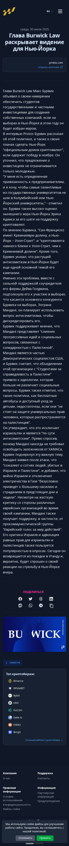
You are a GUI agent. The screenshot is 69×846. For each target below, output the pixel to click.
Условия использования (12, 798)
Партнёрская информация (46, 794)
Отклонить (25, 838)
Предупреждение (49, 801)
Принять (45, 838)
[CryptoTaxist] (10, 11)
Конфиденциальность (17, 804)
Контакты (44, 778)
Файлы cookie (11, 809)
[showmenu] (60, 11)
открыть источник (48, 67)
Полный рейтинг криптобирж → (44, 740)
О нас (6, 778)
